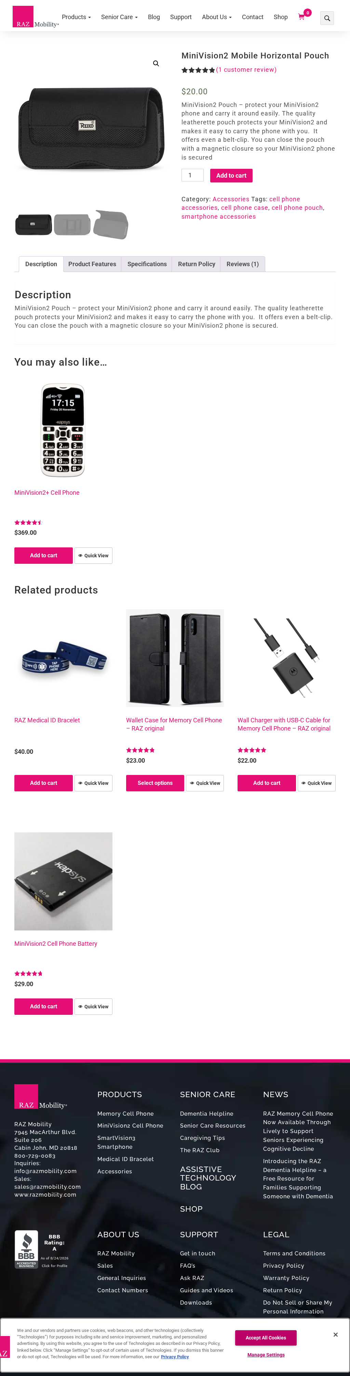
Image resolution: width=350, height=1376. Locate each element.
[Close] (335, 1334)
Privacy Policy (284, 1266)
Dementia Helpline (206, 1114)
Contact (253, 17)
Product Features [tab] (92, 264)
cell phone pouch (297, 207)
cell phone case (244, 207)
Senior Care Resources (213, 1125)
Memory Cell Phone (125, 1114)
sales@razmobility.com (47, 1187)
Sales (105, 1266)
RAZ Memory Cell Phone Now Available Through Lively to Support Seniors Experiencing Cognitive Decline (298, 1131)
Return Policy (282, 1290)
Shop (281, 17)
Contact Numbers (122, 1290)
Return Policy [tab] (196, 264)
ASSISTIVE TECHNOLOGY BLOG (208, 1177)
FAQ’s (188, 1266)
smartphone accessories (218, 216)
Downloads (196, 1302)
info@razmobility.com (45, 1171)
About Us (215, 17)
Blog (154, 17)
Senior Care (117, 17)
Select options (155, 783)
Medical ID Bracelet (125, 1159)
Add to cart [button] (43, 555)
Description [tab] (41, 264)
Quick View (96, 555)
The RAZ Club (200, 1150)
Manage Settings (266, 1355)
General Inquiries (121, 1278)
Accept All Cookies (266, 1338)
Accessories (231, 199)
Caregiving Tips (202, 1138)
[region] (175, 1345)
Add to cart (231, 175)
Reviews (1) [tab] (243, 264)
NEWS (275, 1094)
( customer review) (246, 69)
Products (75, 17)
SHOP (191, 1208)
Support (181, 17)
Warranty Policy (286, 1278)
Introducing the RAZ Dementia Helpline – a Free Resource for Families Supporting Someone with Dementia (298, 1179)
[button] (156, 63)
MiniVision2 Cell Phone (130, 1125)
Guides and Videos (206, 1290)
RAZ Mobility (116, 1253)
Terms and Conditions (294, 1253)
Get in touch (197, 1253)
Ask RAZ (192, 1278)
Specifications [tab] (147, 264)
